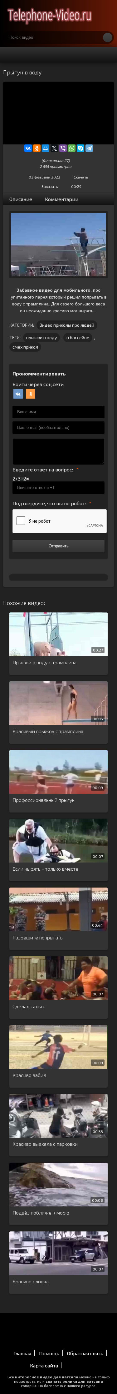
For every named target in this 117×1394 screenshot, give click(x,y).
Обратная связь (85, 1353)
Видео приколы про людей (67, 325)
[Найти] (107, 37)
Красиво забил (29, 1075)
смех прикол (25, 347)
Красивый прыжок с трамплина (47, 731)
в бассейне (77, 337)
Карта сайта (44, 1365)
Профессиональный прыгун (43, 800)
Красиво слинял (30, 1281)
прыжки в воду (41, 337)
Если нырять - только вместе (45, 869)
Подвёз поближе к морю (40, 1212)
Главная (22, 1353)
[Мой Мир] (45, 148)
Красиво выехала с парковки (45, 1144)
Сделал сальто (29, 1006)
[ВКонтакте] (28, 148)
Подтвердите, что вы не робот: (49, 503)
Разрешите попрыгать (37, 937)
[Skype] (80, 148)
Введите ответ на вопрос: (42, 469)
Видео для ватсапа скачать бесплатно (50, 15)
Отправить (59, 546)
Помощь (49, 1353)
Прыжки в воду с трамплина (44, 662)
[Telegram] (89, 148)
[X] (54, 148)
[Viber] (63, 148)
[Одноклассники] (37, 148)
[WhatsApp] (72, 148)
